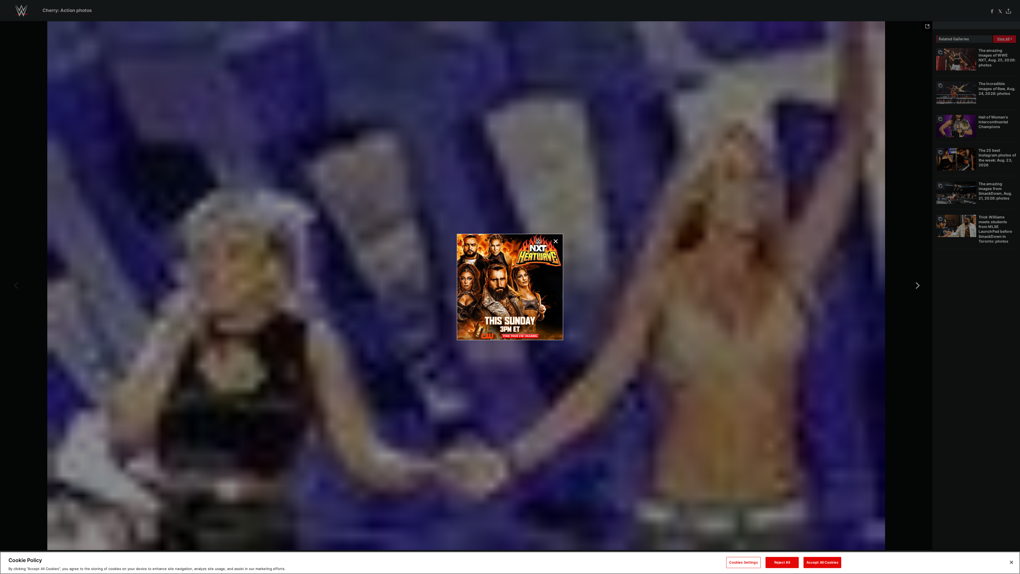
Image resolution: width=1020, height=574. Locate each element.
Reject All (782, 562)
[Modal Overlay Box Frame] (510, 287)
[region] (510, 563)
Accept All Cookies (822, 562)
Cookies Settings (743, 562)
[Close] (1011, 562)
